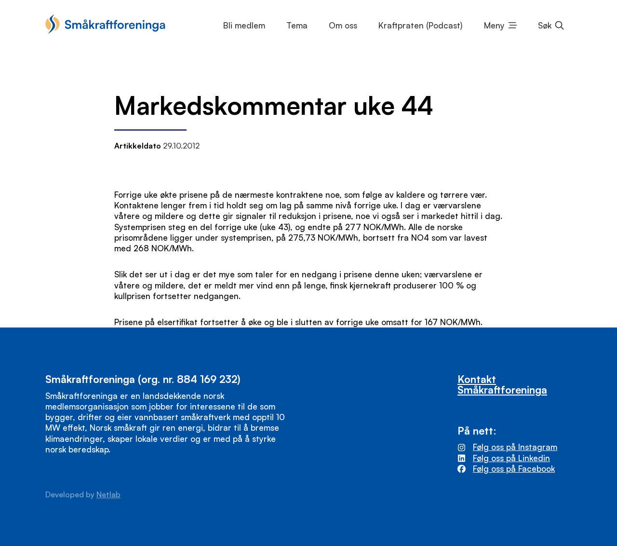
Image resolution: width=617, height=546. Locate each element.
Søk (544, 25)
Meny (494, 25)
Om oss (343, 25)
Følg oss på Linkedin (511, 458)
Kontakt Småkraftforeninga (502, 384)
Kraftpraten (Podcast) (420, 25)
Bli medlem (244, 25)
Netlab (108, 494)
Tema (297, 25)
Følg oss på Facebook (514, 469)
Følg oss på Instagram (515, 447)
